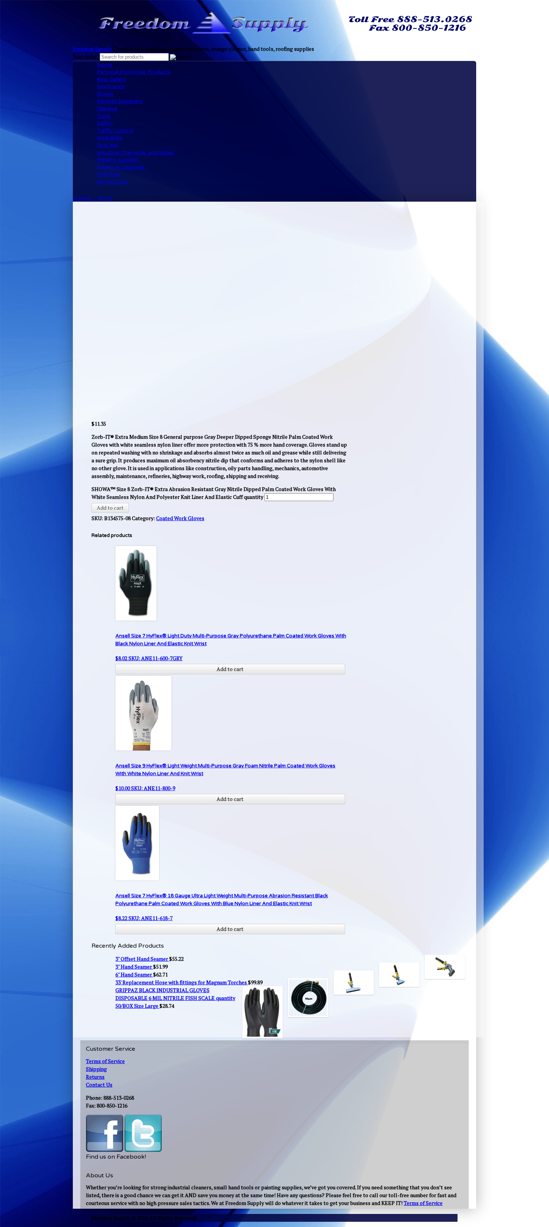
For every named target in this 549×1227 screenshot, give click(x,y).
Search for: (86, 56)
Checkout (109, 174)
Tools (103, 116)
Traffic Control (115, 130)
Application (111, 86)
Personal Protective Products (134, 72)
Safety (105, 123)
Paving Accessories (121, 167)
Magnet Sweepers (119, 101)
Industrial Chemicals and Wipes (135, 152)
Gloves (105, 94)
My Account (112, 181)
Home (104, 65)
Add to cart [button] (230, 668)
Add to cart (110, 507)
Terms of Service (105, 1061)
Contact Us (99, 1084)
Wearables (109, 137)
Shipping (96, 1068)
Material (107, 108)
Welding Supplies (118, 159)
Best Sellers (111, 79)
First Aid (107, 145)
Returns (95, 1076)
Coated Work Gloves (180, 518)
